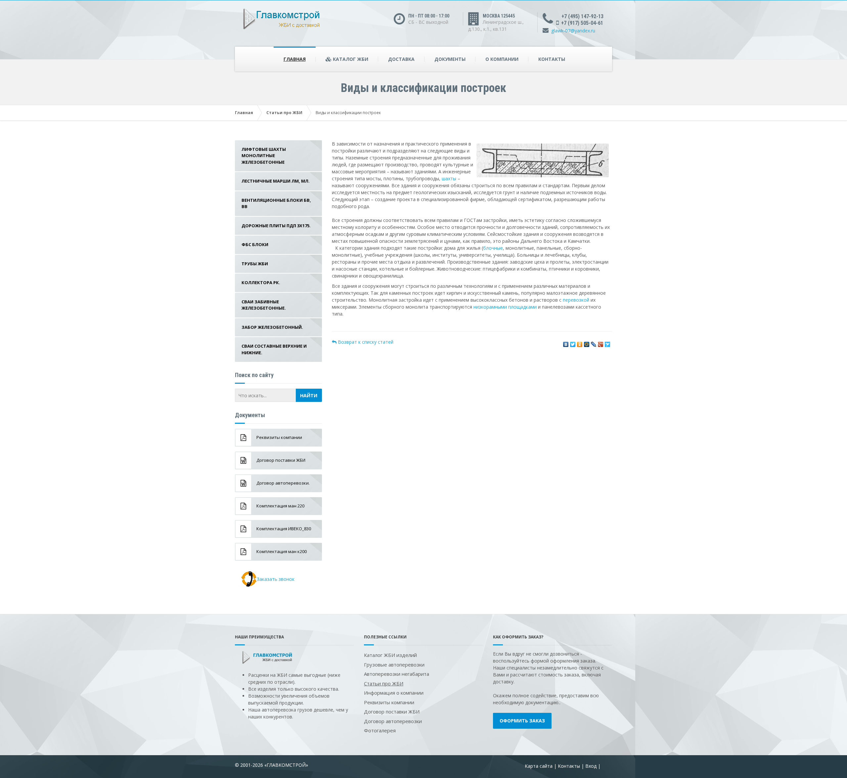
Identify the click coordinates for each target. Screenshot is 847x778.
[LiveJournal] (593, 342)
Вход (591, 766)
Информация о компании (394, 692)
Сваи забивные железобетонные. (264, 305)
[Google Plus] (600, 342)
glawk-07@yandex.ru (573, 30)
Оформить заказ (522, 720)
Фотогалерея (380, 730)
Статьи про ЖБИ (284, 112)
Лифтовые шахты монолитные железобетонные (264, 155)
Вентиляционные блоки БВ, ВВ (276, 203)
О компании (501, 59)
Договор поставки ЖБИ (392, 711)
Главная (295, 59)
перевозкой (576, 300)
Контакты (551, 59)
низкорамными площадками (505, 307)
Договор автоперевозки (393, 721)
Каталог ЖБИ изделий (390, 655)
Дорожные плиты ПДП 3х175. (276, 226)
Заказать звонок (275, 579)
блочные (493, 248)
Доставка (401, 59)
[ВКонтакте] (565, 342)
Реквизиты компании (389, 702)
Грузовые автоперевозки (394, 664)
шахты (449, 178)
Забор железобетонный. (272, 327)
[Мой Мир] (586, 342)
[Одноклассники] (579, 342)
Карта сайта (539, 766)
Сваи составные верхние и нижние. (274, 349)
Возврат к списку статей (364, 342)
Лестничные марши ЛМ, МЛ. (276, 181)
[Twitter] (572, 342)
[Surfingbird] (607, 342)
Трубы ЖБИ (255, 264)
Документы (450, 59)
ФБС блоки (255, 244)
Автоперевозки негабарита (396, 673)
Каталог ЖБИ (350, 59)
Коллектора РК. (261, 282)
